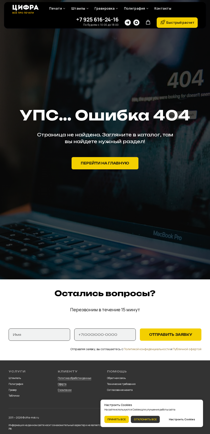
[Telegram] (128, 22)
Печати (55, 8)
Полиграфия (134, 8)
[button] (148, 22)
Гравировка (105, 8)
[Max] (136, 22)
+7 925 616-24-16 (97, 19)
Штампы (78, 8)
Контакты (162, 8)
